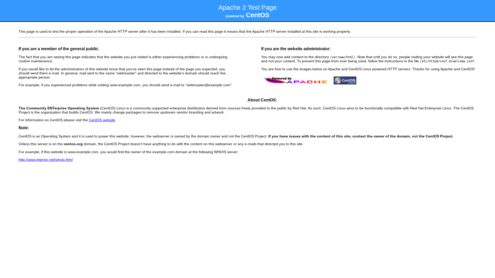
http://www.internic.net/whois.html (46, 160)
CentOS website (102, 120)
